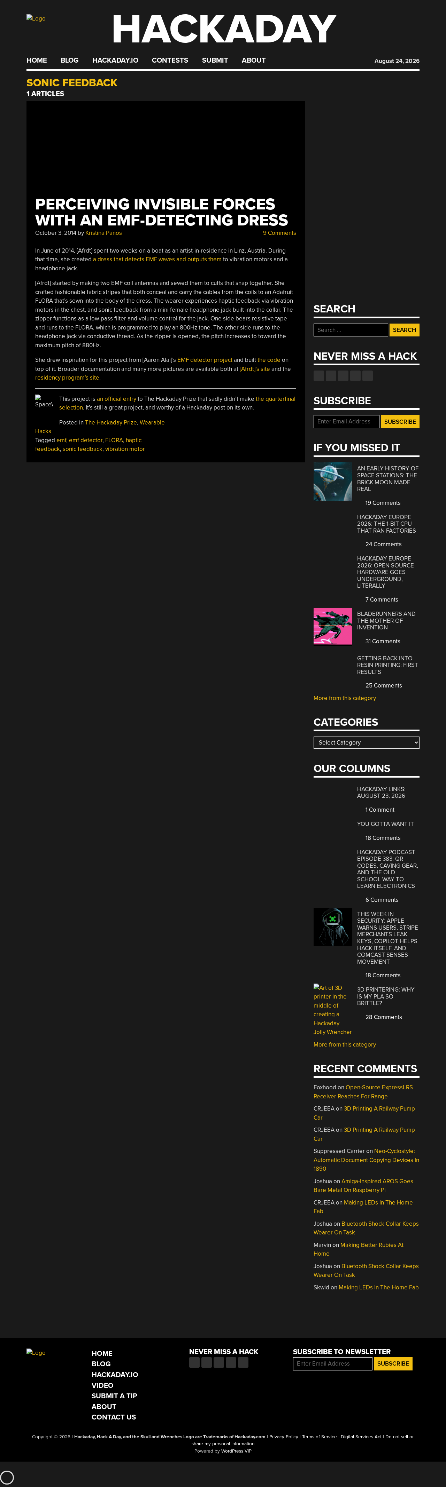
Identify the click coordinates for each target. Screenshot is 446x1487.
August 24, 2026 (397, 61)
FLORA (114, 440)
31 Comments (382, 641)
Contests (170, 60)
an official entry (116, 399)
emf (61, 440)
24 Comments (383, 544)
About (254, 60)
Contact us (367, 376)
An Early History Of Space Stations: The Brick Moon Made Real (387, 479)
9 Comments (279, 233)
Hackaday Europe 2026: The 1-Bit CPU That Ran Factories (386, 524)
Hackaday (223, 29)
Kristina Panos (103, 233)
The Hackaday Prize (111, 422)
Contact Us (114, 1417)
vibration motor (125, 449)
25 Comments (383, 685)
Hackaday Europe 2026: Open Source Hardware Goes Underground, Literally (385, 572)
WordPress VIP (236, 1451)
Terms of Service (319, 1437)
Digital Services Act (361, 1437)
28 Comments (383, 1017)
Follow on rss (355, 376)
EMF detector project (204, 360)
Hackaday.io (115, 60)
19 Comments (382, 503)
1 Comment (379, 809)
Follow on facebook (319, 376)
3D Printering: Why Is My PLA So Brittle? (386, 996)
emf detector (85, 440)
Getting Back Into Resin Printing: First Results (387, 665)
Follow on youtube (343, 376)
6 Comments (381, 900)
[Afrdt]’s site (255, 369)
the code (268, 360)
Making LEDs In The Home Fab (379, 1287)
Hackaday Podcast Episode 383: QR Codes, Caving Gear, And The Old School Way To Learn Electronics (387, 869)
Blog (69, 60)
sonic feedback (82, 449)
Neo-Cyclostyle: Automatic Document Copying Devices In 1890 (366, 1159)
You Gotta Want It (385, 824)
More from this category (345, 698)
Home (36, 60)
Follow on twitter (331, 376)
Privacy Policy (283, 1437)
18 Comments (382, 838)
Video (103, 1385)
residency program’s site (67, 377)
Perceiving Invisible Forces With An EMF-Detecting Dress (161, 212)
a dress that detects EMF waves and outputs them (157, 259)
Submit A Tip (114, 1396)
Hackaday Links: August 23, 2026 (381, 793)
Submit (215, 60)
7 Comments (381, 599)
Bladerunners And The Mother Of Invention (386, 620)
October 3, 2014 (55, 233)
